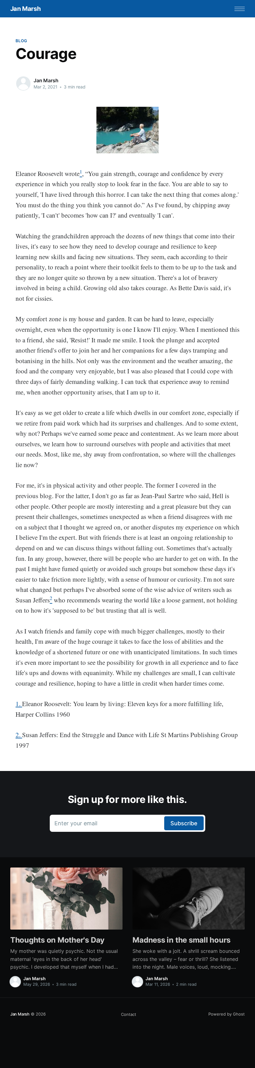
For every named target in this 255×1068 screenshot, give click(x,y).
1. (19, 703)
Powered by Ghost (226, 1014)
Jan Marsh (25, 8)
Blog (21, 40)
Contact (128, 1014)
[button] (239, 9)
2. (19, 734)
